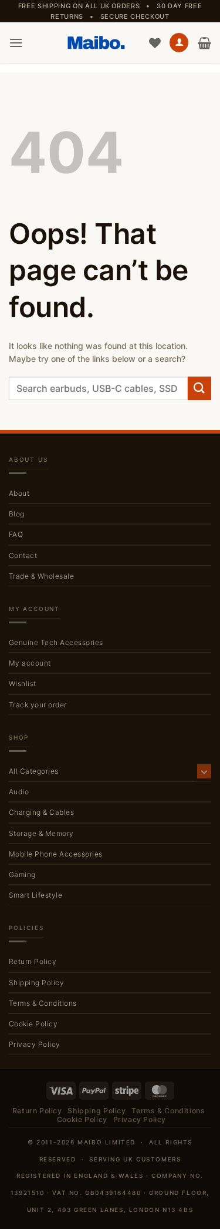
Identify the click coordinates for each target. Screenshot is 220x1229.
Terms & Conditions (43, 1003)
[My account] (179, 42)
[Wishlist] (155, 43)
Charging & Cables (41, 812)
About (19, 493)
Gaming (22, 874)
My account (30, 663)
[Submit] (199, 388)
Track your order (38, 704)
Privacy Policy (34, 1044)
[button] (16, 42)
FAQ (16, 534)
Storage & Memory (41, 833)
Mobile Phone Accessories (56, 853)
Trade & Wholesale (41, 576)
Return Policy (32, 961)
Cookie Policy (33, 1023)
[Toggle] (204, 771)
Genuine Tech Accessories (56, 642)
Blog (17, 513)
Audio (19, 791)
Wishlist (22, 683)
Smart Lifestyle (35, 895)
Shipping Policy (36, 982)
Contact (23, 555)
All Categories (34, 771)
